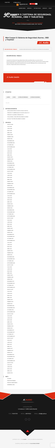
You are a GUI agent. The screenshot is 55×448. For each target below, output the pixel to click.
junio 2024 (9, 175)
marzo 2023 (10, 203)
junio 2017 (9, 342)
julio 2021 (9, 242)
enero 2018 (9, 328)
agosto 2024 (10, 171)
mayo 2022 (9, 224)
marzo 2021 (10, 250)
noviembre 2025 (11, 142)
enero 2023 (9, 207)
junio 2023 (9, 197)
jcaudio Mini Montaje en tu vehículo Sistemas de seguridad (34, 49)
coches (14, 97)
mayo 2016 (9, 368)
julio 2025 (9, 148)
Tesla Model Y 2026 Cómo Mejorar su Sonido (17, 116)
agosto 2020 (10, 264)
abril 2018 (9, 321)
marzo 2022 (10, 228)
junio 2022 (9, 222)
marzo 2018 (10, 323)
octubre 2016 (10, 358)
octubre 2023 (10, 191)
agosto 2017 (10, 338)
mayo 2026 (9, 130)
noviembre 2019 (11, 283)
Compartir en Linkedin (14, 68)
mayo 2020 (9, 271)
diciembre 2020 (10, 256)
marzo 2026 (10, 134)
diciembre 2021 (10, 234)
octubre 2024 (10, 167)
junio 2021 (9, 244)
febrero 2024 (10, 183)
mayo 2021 (9, 246)
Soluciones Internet (35, 443)
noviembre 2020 (11, 258)
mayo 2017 (9, 344)
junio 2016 (9, 366)
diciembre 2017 (10, 330)
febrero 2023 (10, 205)
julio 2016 (9, 364)
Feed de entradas (11, 380)
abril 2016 (9, 370)
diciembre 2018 (10, 305)
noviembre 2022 (11, 212)
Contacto (44, 8)
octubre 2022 (10, 214)
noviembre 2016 (11, 356)
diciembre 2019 (10, 281)
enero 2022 (9, 232)
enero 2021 (9, 254)
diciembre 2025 (10, 140)
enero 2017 (9, 352)
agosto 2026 (10, 124)
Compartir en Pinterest (18, 68)
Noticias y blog (37, 8)
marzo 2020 (10, 275)
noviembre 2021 (11, 236)
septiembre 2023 (11, 193)
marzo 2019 (10, 299)
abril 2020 (9, 273)
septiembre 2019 (11, 287)
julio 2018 (9, 315)
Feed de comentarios (12, 382)
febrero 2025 (10, 159)
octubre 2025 (10, 144)
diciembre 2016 (10, 354)
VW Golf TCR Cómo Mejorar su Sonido (16, 118)
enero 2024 (9, 185)
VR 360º (50, 8)
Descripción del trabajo (11, 49)
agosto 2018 (10, 313)
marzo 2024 (10, 181)
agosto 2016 (10, 362)
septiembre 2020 (11, 262)
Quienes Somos (22, 8)
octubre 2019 (10, 285)
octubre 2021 (10, 238)
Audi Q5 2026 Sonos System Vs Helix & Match (17, 110)
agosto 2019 (10, 289)
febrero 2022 (10, 230)
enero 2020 (9, 279)
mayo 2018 (9, 319)
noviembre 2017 (11, 332)
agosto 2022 (10, 218)
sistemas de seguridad (35, 97)
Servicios (29, 8)
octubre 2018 (10, 309)
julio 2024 (9, 173)
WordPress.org (11, 384)
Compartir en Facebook (8, 68)
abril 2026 (9, 132)
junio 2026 (9, 128)
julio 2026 (9, 126)
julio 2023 (9, 195)
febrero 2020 (10, 277)
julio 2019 (9, 291)
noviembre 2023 (11, 189)
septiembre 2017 (11, 336)
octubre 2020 (10, 260)
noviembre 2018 (11, 307)
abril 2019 (9, 297)
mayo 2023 (9, 199)
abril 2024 (9, 179)
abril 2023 (9, 201)
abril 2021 (9, 248)
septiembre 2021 (11, 240)
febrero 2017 (10, 350)
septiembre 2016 (11, 360)
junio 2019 (9, 293)
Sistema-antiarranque (23, 97)
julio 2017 (9, 340)
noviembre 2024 (11, 165)
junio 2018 (9, 317)
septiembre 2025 (11, 146)
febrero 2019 (10, 301)
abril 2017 (9, 346)
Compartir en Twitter (11, 68)
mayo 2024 (9, 177)
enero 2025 (9, 161)
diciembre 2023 (10, 187)
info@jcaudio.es (17, 2)
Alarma (8, 97)
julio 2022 (9, 220)
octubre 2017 (10, 334)
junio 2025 (9, 150)
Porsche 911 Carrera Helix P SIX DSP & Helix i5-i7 (18, 112)
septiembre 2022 (11, 216)
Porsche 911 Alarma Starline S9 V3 (15, 114)
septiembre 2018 (11, 311)
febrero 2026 (10, 136)
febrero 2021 (10, 252)
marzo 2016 (10, 372)
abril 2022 (9, 226)
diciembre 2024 (10, 163)
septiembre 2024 (11, 169)
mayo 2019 (9, 295)
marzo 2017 (10, 348)
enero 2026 (9, 138)
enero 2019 (9, 303)
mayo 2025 (9, 152)
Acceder (9, 378)
